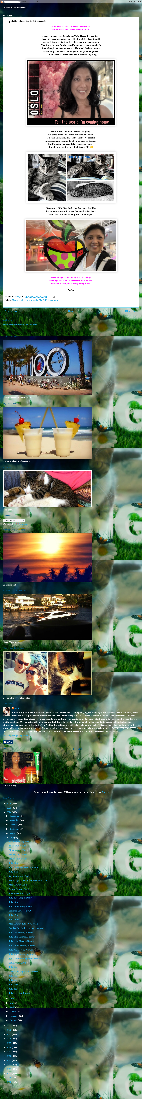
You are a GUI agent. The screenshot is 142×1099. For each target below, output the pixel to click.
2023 (9, 1025)
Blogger (105, 792)
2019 (9, 1043)
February (14, 1016)
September (15, 829)
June (12, 998)
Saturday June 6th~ (18, 963)
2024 (9, 812)
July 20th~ (14, 902)
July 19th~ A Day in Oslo (21, 906)
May (12, 1003)
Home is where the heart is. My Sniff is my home (35, 300)
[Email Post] (53, 296)
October (14, 824)
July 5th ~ (13, 967)
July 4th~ (13, 976)
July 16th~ (14, 919)
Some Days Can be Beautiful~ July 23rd (28, 880)
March (13, 1011)
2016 (9, 1056)
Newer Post (11, 311)
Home (71, 311)
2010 (9, 1082)
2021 (9, 1034)
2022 (9, 1030)
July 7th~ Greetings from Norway (25, 958)
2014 (9, 1064)
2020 (9, 1038)
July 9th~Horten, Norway (21, 950)
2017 (9, 1051)
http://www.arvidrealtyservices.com (20, 324)
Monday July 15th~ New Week (23, 924)
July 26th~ (14, 863)
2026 (9, 803)
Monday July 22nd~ (18, 884)
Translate (24, 524)
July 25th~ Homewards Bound (23, 867)
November (15, 820)
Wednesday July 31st (19, 841)
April (12, 1007)
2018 (9, 1047)
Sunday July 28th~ (18, 854)
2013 (9, 1069)
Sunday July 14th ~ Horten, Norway (26, 928)
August (13, 833)
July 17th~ (14, 915)
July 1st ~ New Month (19, 993)
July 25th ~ (14, 871)
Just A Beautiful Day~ (19, 893)
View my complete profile (15, 735)
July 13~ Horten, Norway (21, 932)
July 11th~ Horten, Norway (22, 941)
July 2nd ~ (14, 989)
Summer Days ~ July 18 (20, 910)
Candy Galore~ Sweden (20, 889)
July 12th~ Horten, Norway (22, 937)
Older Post (131, 311)
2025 (9, 808)
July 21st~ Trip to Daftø (20, 897)
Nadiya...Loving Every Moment (15, 7)
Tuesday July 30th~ (18, 845)
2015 (9, 1060)
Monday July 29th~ (18, 850)
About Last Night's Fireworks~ (23, 971)
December (15, 816)
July (12, 837)
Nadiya (17, 708)
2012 (9, 1073)
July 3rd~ (13, 984)
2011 (9, 1077)
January (14, 1020)
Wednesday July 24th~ (19, 876)
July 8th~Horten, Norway (21, 954)
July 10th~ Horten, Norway (22, 945)
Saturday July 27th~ (18, 858)
